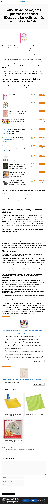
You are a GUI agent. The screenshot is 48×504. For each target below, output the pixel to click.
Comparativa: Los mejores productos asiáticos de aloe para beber (20, 449)
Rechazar (34, 500)
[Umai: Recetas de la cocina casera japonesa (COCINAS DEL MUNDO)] (24, 373)
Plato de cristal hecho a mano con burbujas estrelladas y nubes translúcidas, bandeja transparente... (17, 166)
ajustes (16, 502)
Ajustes (41, 500)
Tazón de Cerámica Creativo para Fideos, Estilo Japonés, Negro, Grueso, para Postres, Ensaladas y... (17, 182)
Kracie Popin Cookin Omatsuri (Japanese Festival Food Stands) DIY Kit (18, 121)
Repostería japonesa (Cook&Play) (17, 103)
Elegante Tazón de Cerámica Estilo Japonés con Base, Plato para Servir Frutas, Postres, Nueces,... (18, 174)
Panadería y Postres (8, 447)
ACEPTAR (26, 500)
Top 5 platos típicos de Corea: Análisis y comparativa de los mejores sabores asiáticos (24, 451)
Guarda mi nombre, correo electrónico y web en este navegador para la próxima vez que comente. (24, 489)
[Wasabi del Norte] (25, 2)
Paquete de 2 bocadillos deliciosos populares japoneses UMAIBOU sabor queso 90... (17, 131)
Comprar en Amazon (39, 361)
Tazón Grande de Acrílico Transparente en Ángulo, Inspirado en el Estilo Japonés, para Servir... (18, 158)
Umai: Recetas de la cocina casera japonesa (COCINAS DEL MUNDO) (22, 379)
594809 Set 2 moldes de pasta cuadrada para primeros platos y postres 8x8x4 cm (17, 148)
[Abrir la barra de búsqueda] (1, 2)
